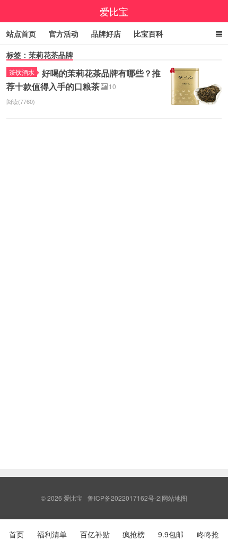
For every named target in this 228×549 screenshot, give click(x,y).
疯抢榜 (133, 534)
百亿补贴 (95, 534)
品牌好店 (106, 33)
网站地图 (174, 497)
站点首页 (21, 33)
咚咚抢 (208, 534)
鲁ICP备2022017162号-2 (123, 497)
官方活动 (63, 33)
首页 (16, 534)
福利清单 (52, 534)
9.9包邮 (170, 534)
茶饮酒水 (21, 71)
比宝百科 (148, 33)
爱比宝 (114, 11)
